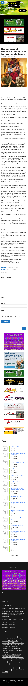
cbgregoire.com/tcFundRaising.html (10, 262)
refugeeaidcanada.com (6, 261)
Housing (18, 650)
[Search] (24, 328)
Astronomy (10, 634)
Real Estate (6, 664)
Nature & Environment (14, 656)
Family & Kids (6, 644)
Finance (13, 644)
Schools (12, 664)
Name (3, 297)
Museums (18, 654)
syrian (15, 269)
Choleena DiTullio (5, 618)
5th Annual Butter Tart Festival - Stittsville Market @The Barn (18, 488)
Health (5, 650)
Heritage (11, 650)
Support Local (5, 601)
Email (3, 303)
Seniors (5, 665)
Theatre (16, 667)
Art (4, 634)
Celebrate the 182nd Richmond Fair (18, 518)
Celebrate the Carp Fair (16, 547)
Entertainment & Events (8, 642)
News (17, 267)
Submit (5, 680)
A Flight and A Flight (15, 446)
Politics (5, 662)
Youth (5, 671)
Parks (11, 658)
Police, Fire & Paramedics (15, 660)
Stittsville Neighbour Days (17, 525)
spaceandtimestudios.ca (8, 592)
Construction (17, 638)
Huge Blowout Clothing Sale (17, 469)
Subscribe (12, 680)
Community (13, 636)
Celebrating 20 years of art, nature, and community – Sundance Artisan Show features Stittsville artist (13, 615)
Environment (19, 642)
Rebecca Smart (6, 56)
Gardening (17, 648)
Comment (4, 281)
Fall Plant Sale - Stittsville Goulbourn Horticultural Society (18, 461)
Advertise (20, 680)
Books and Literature (20, 634)
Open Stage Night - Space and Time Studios (18, 453)
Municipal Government (8, 654)
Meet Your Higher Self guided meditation (17, 511)
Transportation (6, 669)
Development (6, 640)
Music (5, 656)
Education (15, 640)
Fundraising (14, 646)
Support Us (9, 682)
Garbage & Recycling (8, 648)
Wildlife (22, 669)
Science (19, 664)
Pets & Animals (19, 658)
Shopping (12, 665)
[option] (15, 45)
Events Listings (5, 602)
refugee (11, 269)
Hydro (5, 652)
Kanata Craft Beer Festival (17, 475)
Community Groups (11, 267)
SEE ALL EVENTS (14, 555)
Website (3, 310)
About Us (17, 682)
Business (5, 636)
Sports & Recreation (7, 667)
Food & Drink (6, 646)
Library (10, 652)
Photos (5, 660)
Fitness (20, 644)
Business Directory (6, 600)
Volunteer (15, 669)
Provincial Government (14, 662)
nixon (8, 269)
